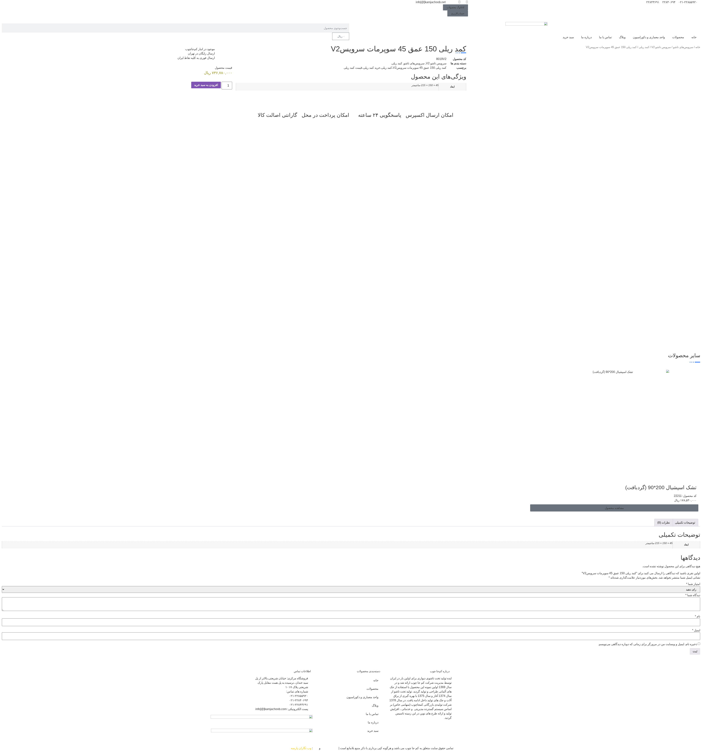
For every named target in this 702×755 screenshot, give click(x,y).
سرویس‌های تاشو (683, 47)
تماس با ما (605, 37)
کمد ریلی (644, 47)
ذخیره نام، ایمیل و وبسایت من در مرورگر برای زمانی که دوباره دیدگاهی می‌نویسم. (647, 644)
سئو (316, 748)
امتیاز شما (693, 584)
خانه (694, 37)
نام (697, 616)
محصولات (678, 37)
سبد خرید (568, 37)
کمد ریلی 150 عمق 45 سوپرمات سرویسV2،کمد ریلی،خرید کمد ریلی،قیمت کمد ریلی (395, 67)
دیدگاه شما (692, 595)
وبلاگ (622, 37)
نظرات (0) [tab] (663, 522)
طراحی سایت (329, 748)
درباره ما (586, 37)
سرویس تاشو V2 (661, 47)
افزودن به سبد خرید (206, 84)
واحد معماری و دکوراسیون (649, 37)
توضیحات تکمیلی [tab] (685, 522)
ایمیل (696, 630)
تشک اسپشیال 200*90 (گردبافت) (661, 487)
